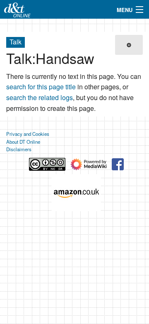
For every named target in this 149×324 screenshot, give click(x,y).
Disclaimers (18, 149)
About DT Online (23, 141)
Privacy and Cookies (27, 133)
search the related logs (39, 97)
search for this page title (41, 86)
